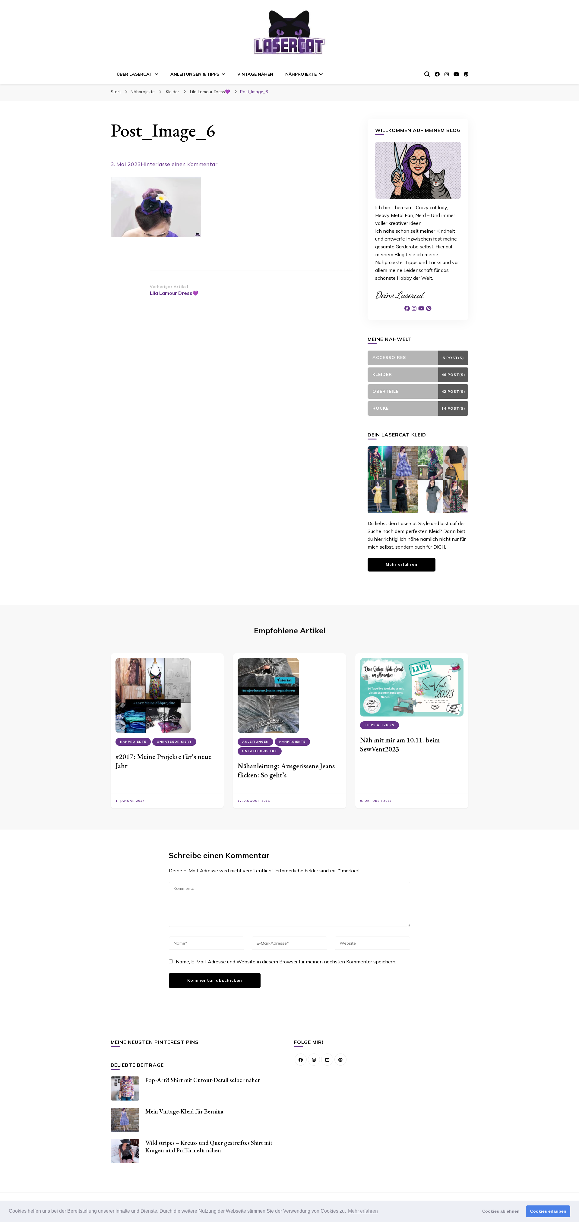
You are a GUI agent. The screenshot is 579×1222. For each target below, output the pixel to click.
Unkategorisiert (174, 742)
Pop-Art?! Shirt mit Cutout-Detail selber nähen (203, 1080)
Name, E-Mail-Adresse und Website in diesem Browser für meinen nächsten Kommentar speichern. (286, 962)
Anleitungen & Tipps (194, 74)
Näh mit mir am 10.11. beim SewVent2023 (400, 744)
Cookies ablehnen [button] (501, 1211)
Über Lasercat (134, 74)
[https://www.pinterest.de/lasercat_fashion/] (340, 1060)
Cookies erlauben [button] (548, 1211)
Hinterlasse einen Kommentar (179, 164)
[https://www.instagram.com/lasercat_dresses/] (314, 1060)
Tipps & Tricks (379, 725)
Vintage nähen (255, 74)
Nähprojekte (301, 74)
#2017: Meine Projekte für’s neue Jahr (163, 761)
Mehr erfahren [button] (363, 1211)
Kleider (172, 91)
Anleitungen (255, 742)
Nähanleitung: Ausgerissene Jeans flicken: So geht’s (286, 770)
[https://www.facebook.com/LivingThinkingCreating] (301, 1060)
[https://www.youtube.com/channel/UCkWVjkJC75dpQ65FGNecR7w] (327, 1060)
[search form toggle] (427, 74)
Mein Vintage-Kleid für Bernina (184, 1111)
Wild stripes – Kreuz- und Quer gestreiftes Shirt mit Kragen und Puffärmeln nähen (208, 1146)
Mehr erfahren (401, 564)
